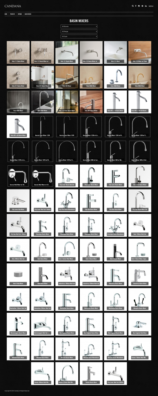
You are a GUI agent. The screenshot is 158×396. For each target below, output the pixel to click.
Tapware (20, 14)
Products (12, 14)
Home (6, 14)
